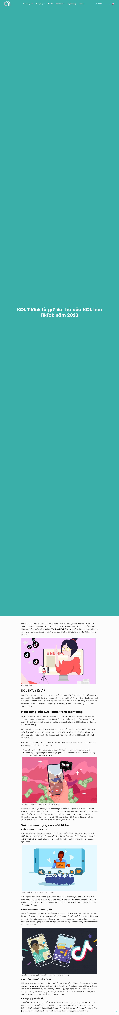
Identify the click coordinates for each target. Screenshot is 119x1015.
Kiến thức (59, 4)
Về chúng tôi (28, 4)
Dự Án (50, 4)
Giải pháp (39, 4)
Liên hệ (81, 4)
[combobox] (103, 3)
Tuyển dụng (72, 4)
